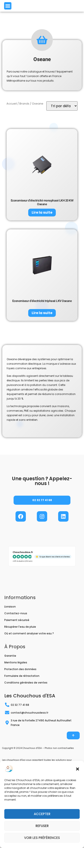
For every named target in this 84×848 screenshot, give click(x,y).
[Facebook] (21, 516)
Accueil (11, 104)
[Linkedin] (63, 516)
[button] (77, 769)
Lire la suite (42, 212)
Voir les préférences (42, 837)
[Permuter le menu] (7, 6)
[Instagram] (42, 516)
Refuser (42, 826)
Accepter (42, 814)
